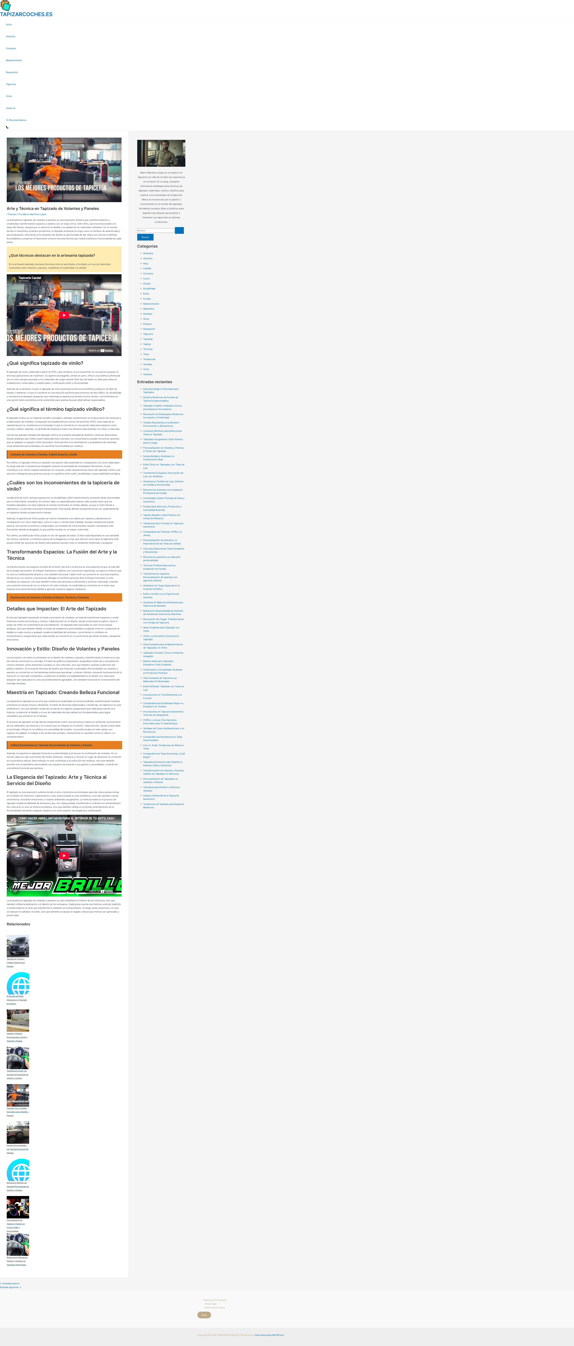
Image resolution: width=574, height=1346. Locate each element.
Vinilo (9, 96)
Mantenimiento (14, 60)
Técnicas (148, 349)
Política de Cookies (214, 1307)
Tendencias (149, 359)
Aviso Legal (210, 1303)
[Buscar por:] (160, 230)
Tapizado (148, 339)
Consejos (11, 48)
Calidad (147, 268)
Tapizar (147, 344)
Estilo (146, 293)
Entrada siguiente (10, 1287)
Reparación (12, 72)
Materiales (148, 308)
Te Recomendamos (16, 120)
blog (145, 263)
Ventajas (147, 364)
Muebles (147, 313)
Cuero (146, 278)
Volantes (147, 374)
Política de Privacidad (214, 1300)
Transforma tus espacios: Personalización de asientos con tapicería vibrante (160, 577)
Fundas (147, 298)
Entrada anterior (10, 1283)
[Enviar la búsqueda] (179, 230)
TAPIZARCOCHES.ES (26, 14)
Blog (204, 1315)
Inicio (9, 24)
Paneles (12, 214)
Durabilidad (149, 288)
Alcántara (148, 253)
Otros (146, 318)
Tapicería (11, 84)
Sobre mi (11, 108)
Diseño (147, 283)
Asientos (10, 36)
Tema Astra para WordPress (269, 1335)
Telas (146, 354)
